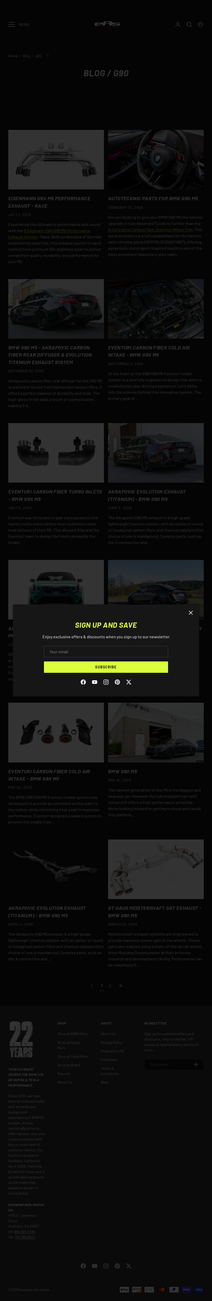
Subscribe (106, 667)
